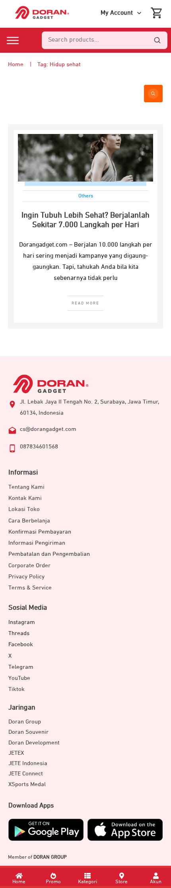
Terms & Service (30, 588)
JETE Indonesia (27, 763)
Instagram (21, 622)
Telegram (20, 667)
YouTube (19, 678)
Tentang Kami (26, 487)
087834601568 (39, 447)
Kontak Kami (25, 498)
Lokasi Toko (24, 509)
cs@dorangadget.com (48, 429)
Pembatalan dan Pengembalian (49, 554)
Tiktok (16, 689)
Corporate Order (29, 565)
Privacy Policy (26, 577)
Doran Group (24, 722)
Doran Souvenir (28, 732)
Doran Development (34, 743)
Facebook (20, 644)
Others (85, 196)
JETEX (16, 753)
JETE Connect (25, 774)
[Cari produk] (157, 40)
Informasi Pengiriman (36, 543)
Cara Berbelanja (29, 521)
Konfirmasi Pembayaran (39, 532)
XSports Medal (27, 784)
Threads (18, 633)
